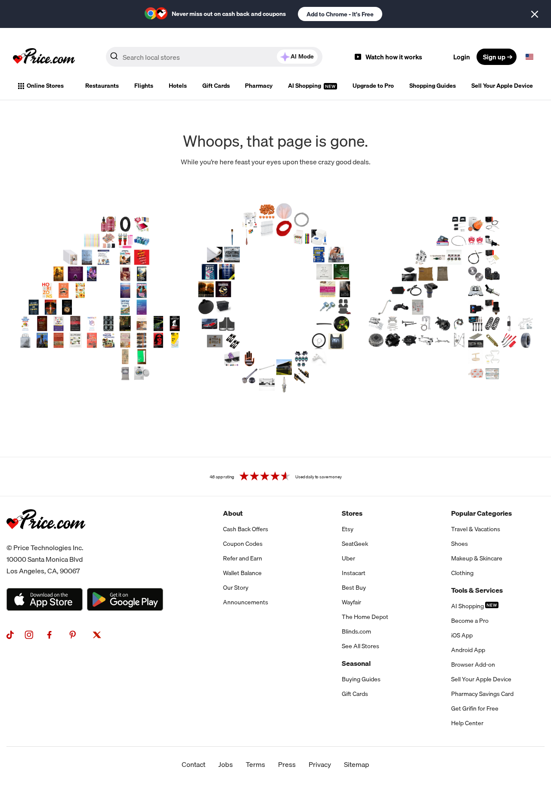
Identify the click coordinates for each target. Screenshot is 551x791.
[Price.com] (45, 538)
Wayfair (351, 602)
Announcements (245, 602)
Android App (468, 650)
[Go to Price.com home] (44, 57)
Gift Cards (216, 85)
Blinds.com (356, 631)
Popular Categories (481, 513)
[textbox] (529, 57)
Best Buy (354, 587)
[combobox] (214, 57)
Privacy (320, 764)
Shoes (459, 543)
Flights (143, 85)
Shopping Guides (432, 85)
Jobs (225, 764)
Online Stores (45, 85)
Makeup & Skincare (476, 558)
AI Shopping (305, 85)
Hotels (178, 85)
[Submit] (114, 58)
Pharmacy (258, 85)
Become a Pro (470, 620)
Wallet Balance (242, 573)
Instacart (353, 573)
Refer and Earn (242, 558)
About (233, 513)
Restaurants (102, 85)
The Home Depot (365, 617)
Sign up (494, 57)
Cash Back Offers (245, 529)
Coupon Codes (243, 543)
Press (287, 764)
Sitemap (356, 764)
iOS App (462, 635)
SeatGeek (355, 543)
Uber (348, 558)
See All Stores (360, 646)
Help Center (467, 723)
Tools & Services (477, 590)
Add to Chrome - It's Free (340, 14)
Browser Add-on (473, 664)
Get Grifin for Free (474, 708)
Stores (352, 513)
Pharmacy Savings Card (482, 694)
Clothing (462, 573)
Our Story (235, 587)
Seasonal (356, 663)
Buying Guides (361, 679)
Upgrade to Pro (373, 85)
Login (461, 57)
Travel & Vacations (475, 529)
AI (302, 56)
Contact (193, 764)
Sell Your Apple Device (502, 85)
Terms (255, 764)
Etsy (347, 529)
